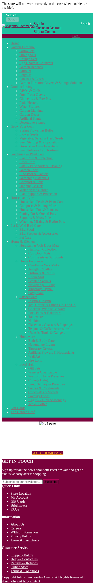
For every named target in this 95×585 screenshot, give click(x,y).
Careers (16, 528)
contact (35, 581)
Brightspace (19, 505)
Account (8, 419)
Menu (38, 35)
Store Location (21, 493)
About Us (17, 524)
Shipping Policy (22, 555)
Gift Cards (18, 501)
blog (26, 581)
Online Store (19, 567)
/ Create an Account (47, 28)
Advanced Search (18, 25)
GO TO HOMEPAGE (47, 453)
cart (19, 581)
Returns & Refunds (24, 563)
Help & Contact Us (24, 559)
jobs (13, 581)
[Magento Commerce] (18, 28)
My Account (19, 497)
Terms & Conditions (25, 540)
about (6, 581)
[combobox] (26, 15)
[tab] (47, 36)
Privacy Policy (21, 536)
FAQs (15, 509)
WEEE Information (24, 532)
